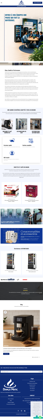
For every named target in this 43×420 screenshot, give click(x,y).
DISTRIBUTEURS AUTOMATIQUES (11, 270)
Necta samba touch (32, 271)
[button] (1, 2)
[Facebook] (18, 410)
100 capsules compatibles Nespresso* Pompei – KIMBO (11, 201)
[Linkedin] (24, 410)
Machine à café (6, 345)
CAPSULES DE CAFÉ (11, 199)
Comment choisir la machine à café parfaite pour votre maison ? (17, 348)
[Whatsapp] (40, 417)
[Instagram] (21, 410)
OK (36, 416)
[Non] (41, 410)
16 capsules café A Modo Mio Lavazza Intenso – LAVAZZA (32, 201)
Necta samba (10, 271)
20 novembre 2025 (35, 357)
